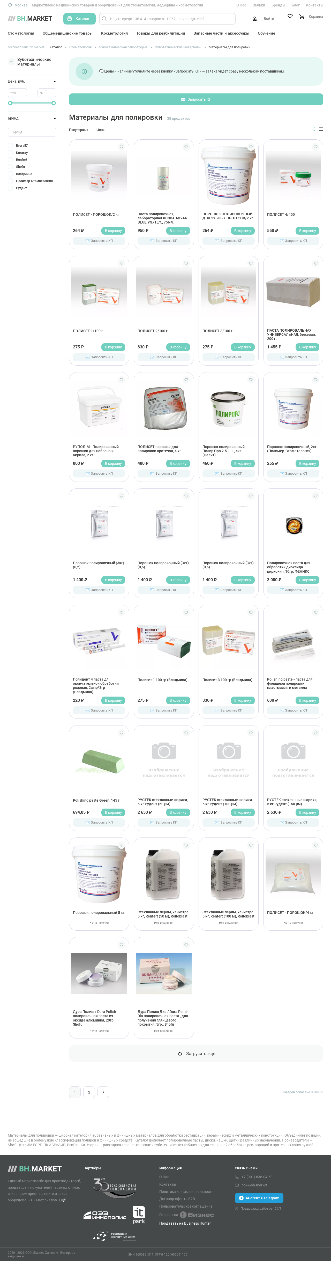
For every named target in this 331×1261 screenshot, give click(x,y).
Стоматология (21, 33)
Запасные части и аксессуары (221, 33)
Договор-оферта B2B (177, 1199)
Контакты (314, 5)
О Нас (241, 5)
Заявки (259, 5)
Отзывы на (168, 1214)
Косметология (114, 33)
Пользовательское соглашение (185, 1206)
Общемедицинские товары (68, 33)
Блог (296, 5)
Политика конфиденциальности (186, 1192)
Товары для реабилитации (160, 33)
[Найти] (104, 19)
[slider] (10, 103)
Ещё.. (63, 1200)
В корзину (113, 230)
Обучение (266, 33)
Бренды (278, 5)
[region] (32, 166)
